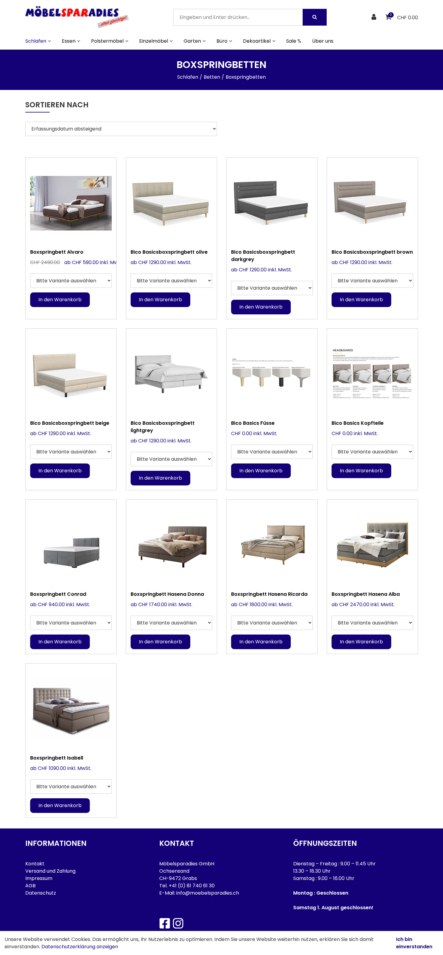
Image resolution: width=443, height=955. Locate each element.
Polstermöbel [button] (107, 41)
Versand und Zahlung (50, 871)
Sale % (293, 41)
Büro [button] (221, 41)
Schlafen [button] (35, 41)
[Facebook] (164, 923)
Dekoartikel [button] (257, 41)
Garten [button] (192, 41)
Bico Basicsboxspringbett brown (372, 252)
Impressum (38, 878)
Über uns (322, 41)
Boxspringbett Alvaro (56, 252)
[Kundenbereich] (374, 17)
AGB (30, 885)
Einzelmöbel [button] (153, 41)
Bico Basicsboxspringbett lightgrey (163, 427)
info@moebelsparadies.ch (207, 892)
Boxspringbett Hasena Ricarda (269, 594)
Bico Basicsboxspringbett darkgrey (263, 256)
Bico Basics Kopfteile (358, 423)
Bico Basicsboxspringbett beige (69, 423)
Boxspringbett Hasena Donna (167, 594)
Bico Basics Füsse (253, 423)
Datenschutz (40, 892)
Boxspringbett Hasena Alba (366, 594)
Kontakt (34, 863)
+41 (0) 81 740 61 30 (192, 885)
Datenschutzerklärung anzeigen (79, 946)
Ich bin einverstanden (414, 943)
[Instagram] (178, 923)
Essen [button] (69, 41)
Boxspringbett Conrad (58, 594)
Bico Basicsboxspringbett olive (169, 252)
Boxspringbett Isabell (56, 757)
